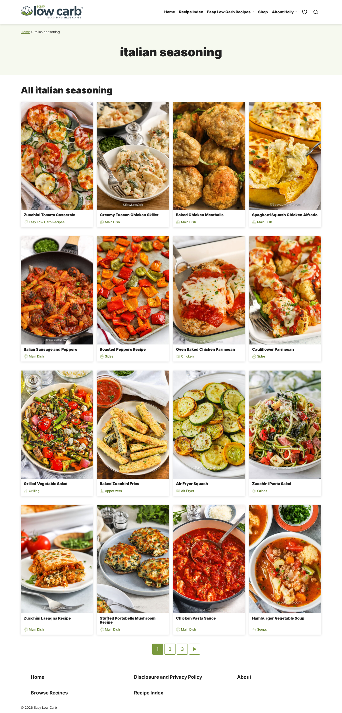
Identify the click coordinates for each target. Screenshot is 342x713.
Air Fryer (187, 491)
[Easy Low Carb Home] (52, 12)
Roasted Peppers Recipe (123, 349)
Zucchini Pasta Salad (271, 483)
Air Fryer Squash (192, 483)
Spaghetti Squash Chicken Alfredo (284, 214)
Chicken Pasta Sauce (196, 618)
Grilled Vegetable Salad (46, 483)
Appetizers (113, 491)
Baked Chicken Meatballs (200, 214)
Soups (262, 629)
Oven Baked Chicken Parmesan (205, 349)
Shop (263, 12)
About (244, 677)
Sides (109, 356)
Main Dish (112, 222)
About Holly (283, 12)
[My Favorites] (304, 12)
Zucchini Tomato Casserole (49, 214)
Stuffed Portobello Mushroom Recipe (127, 620)
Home (169, 12)
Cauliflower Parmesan (273, 349)
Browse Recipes (49, 693)
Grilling (34, 491)
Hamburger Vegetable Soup (278, 618)
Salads (262, 491)
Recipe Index (191, 12)
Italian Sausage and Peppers (50, 349)
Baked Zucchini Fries (119, 483)
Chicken (187, 356)
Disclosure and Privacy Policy (168, 677)
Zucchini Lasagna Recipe (47, 618)
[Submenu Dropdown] (252, 12)
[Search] (315, 12)
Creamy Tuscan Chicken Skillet (129, 214)
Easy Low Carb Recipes (229, 12)
